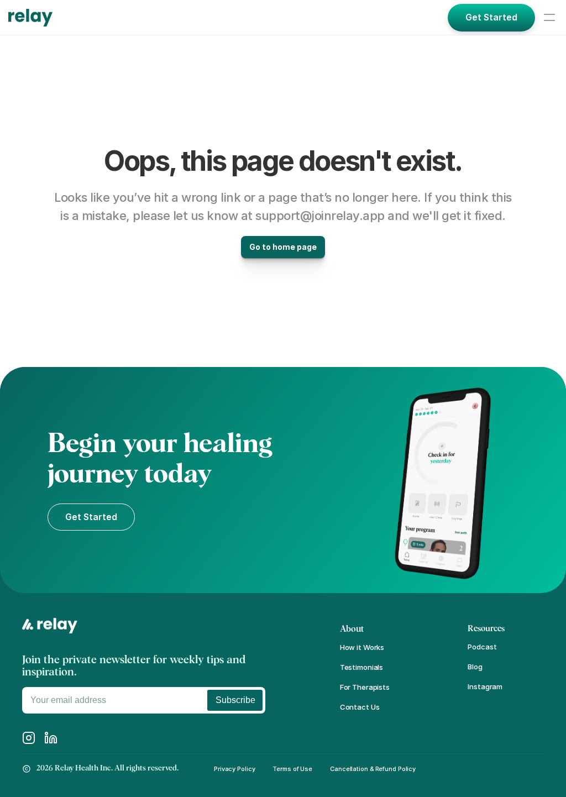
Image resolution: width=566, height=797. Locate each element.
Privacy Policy (234, 769)
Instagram (485, 686)
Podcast (482, 646)
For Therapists (365, 687)
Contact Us (360, 706)
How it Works (362, 647)
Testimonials (361, 667)
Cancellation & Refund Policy (373, 769)
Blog (475, 666)
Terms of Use (292, 769)
